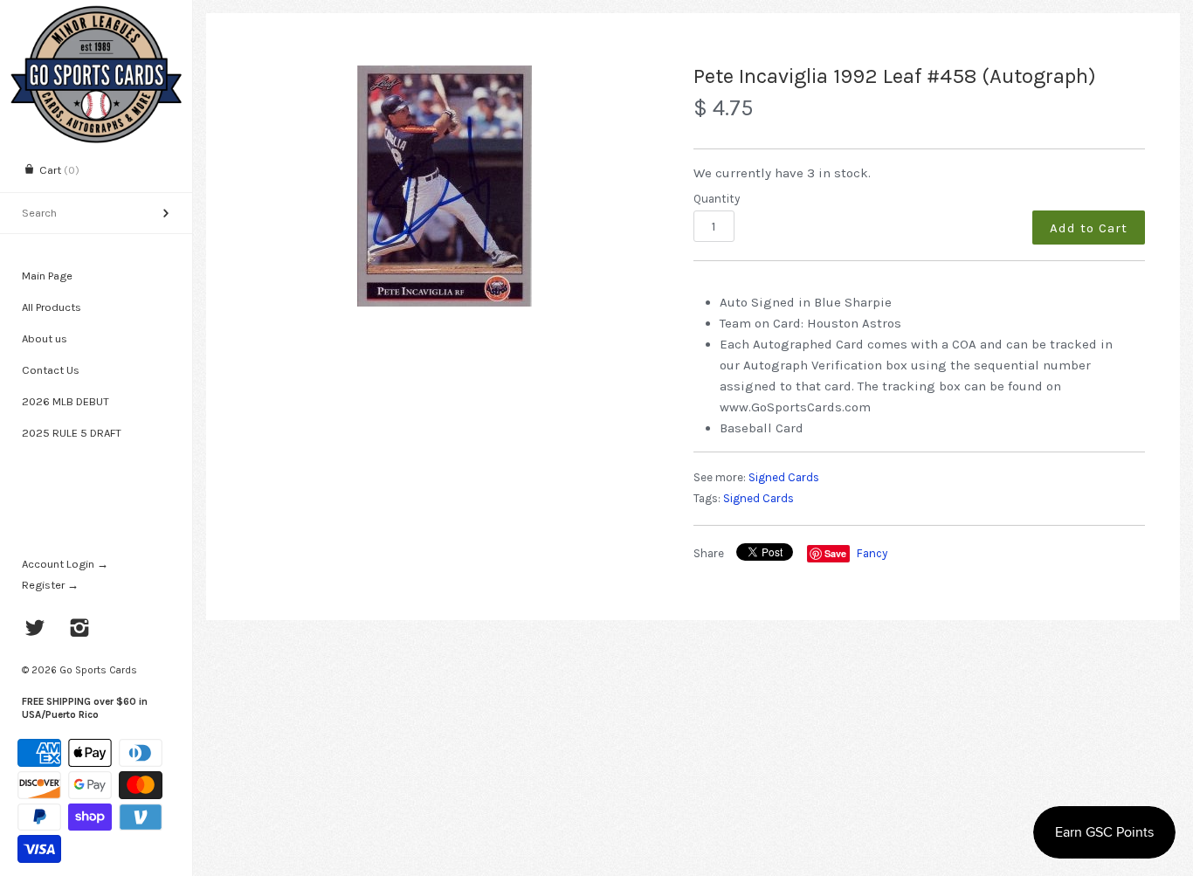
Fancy (872, 553)
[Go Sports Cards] (96, 15)
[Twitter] (35, 629)
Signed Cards (783, 477)
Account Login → (65, 563)
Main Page (47, 275)
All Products (51, 307)
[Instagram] (79, 629)
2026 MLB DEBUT (65, 401)
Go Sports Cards (98, 670)
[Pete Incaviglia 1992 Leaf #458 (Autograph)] (444, 186)
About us (44, 338)
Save (835, 553)
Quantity (716, 198)
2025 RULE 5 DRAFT (71, 432)
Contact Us (50, 369)
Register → (50, 584)
